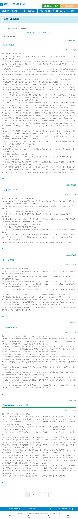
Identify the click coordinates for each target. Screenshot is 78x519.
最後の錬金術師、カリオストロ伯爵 (16, 405)
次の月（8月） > (47, 32)
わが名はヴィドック (10, 190)
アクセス (48, 508)
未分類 (74, 50)
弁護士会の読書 (12, 28)
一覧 (39, 32)
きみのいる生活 (8, 45)
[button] (72, 340)
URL (3, 179)
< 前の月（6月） (31, 32)
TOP (3, 28)
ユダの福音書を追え (10, 327)
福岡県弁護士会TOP (15, 508)
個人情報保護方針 (64, 508)
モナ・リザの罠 (8, 260)
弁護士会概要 (32, 508)
